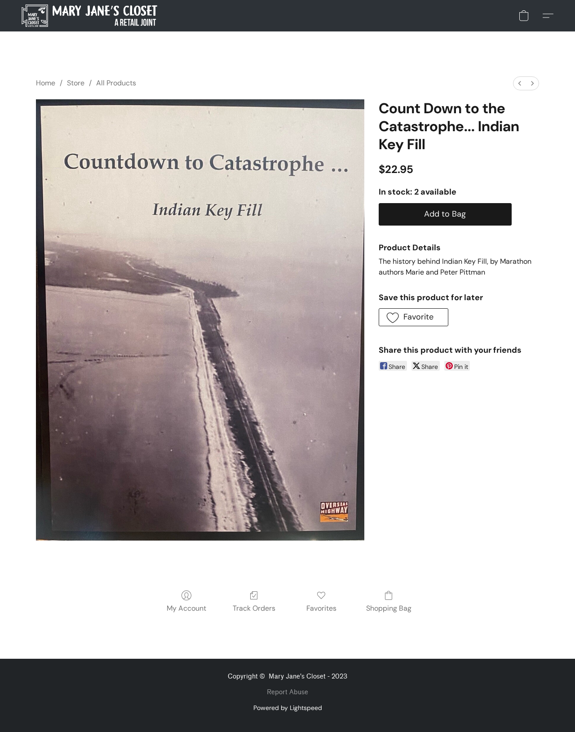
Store (75, 83)
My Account (186, 608)
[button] (89, 15)
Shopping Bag (388, 608)
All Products (116, 83)
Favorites (321, 608)
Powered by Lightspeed (287, 708)
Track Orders (254, 608)
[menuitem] (519, 83)
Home (45, 83)
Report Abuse (287, 692)
